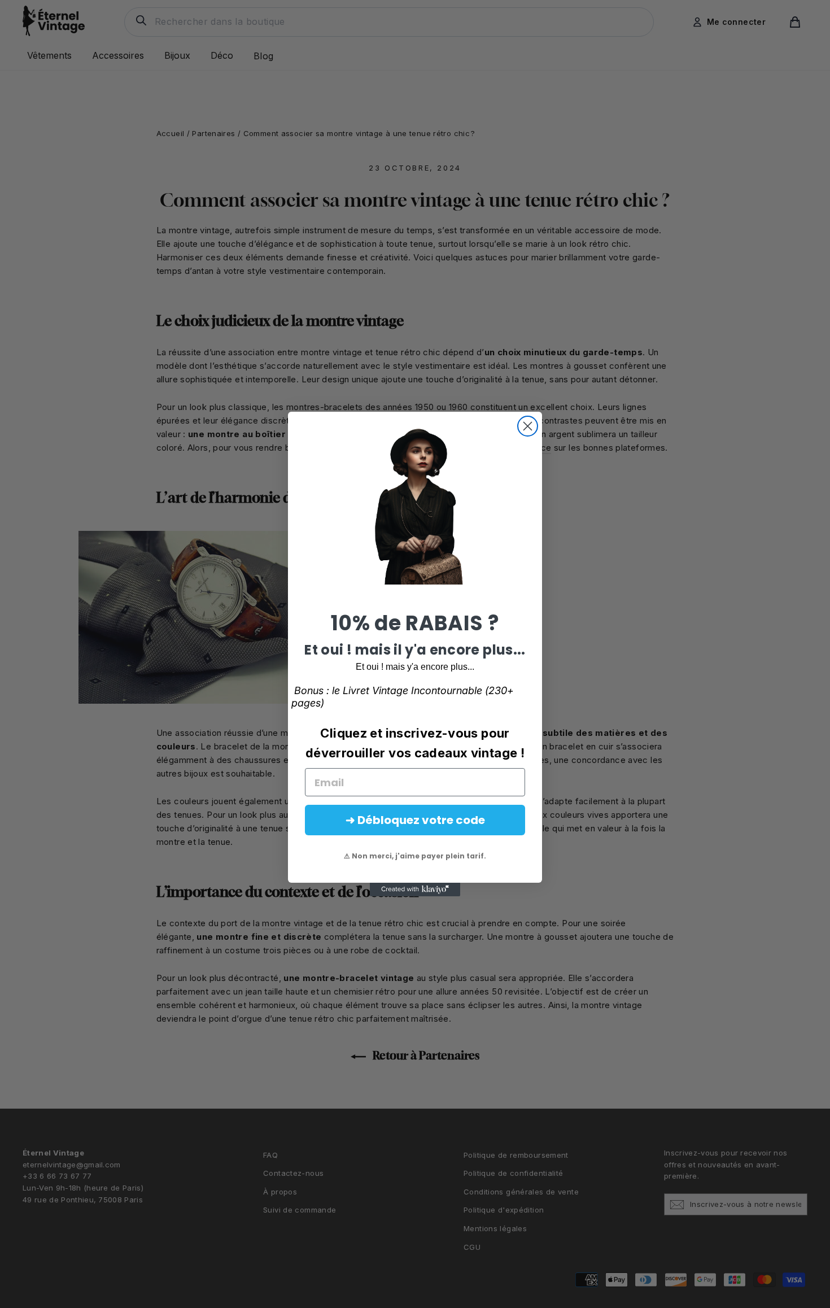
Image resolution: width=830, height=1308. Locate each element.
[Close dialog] (528, 426)
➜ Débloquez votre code (415, 820)
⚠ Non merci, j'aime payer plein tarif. (415, 856)
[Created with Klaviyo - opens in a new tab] (415, 889)
